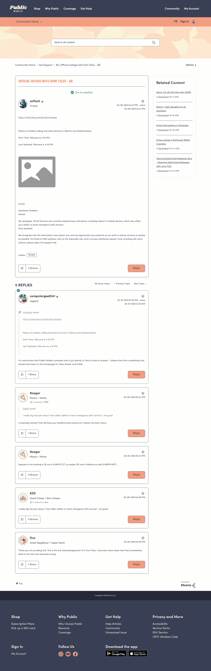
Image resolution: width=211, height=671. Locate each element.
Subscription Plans (22, 624)
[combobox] (105, 42)
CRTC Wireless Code (165, 636)
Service (32, 255)
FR (175, 21)
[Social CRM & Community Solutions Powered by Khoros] (188, 585)
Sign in (184, 21)
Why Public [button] (67, 616)
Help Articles (113, 624)
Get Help (86, 8)
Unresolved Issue (116, 632)
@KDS (26, 409)
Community (172, 8)
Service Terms (161, 628)
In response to (40, 402)
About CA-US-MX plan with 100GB (173, 93)
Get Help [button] (113, 616)
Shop (37, 8)
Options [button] (190, 65)
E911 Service (160, 632)
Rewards (64, 628)
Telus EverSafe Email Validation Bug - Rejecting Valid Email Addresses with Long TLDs (174, 163)
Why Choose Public (70, 624)
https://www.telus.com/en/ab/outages (37, 118)
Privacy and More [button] (168, 616)
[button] (22, 268)
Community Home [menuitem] (27, 21)
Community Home (25, 65)
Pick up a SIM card (23, 628)
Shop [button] (15, 616)
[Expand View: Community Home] (40, 22)
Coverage (69, 8)
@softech (27, 313)
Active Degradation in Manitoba (172, 126)
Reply (136, 268)
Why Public (52, 8)
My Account (191, 8)
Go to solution (84, 92)
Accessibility (160, 624)
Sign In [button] (17, 646)
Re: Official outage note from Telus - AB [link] (78, 65)
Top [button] (21, 584)
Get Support (45, 65)
